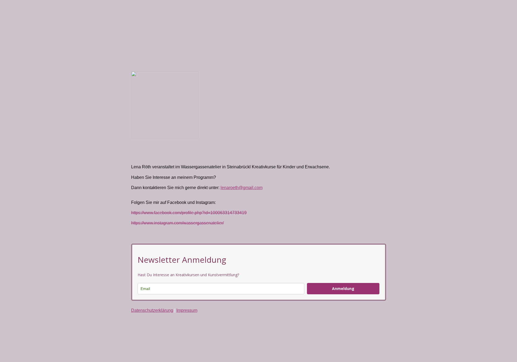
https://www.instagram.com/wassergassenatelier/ (177, 223)
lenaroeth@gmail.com (242, 187)
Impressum (186, 310)
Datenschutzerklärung (152, 310)
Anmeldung (343, 288)
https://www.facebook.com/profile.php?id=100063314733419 (189, 212)
